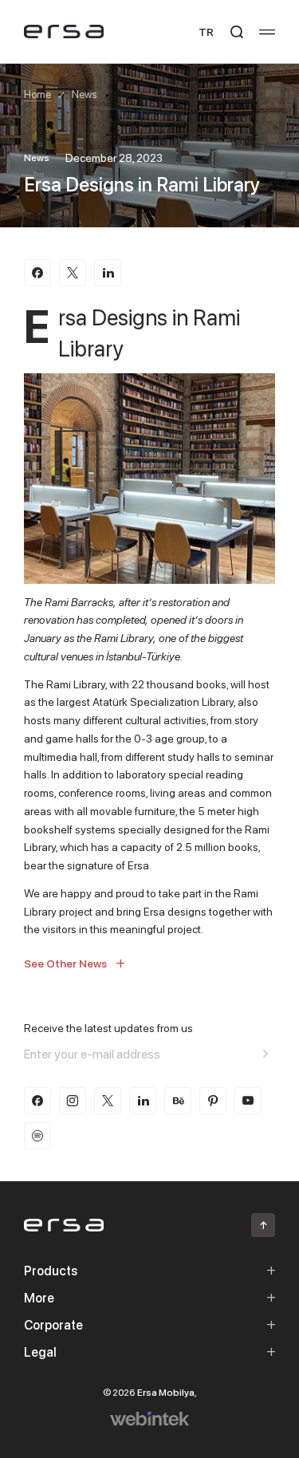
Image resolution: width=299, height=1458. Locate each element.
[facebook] (37, 1100)
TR (206, 31)
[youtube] (248, 1100)
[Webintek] (150, 1419)
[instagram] (72, 1100)
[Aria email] (265, 1053)
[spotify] (37, 1135)
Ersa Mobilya (166, 1392)
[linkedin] (142, 1100)
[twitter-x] (107, 1100)
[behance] (177, 1100)
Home (37, 94)
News (84, 94)
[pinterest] (212, 1100)
